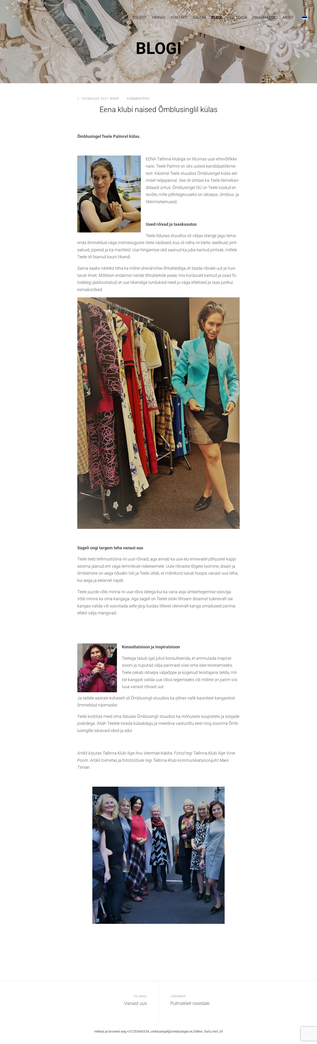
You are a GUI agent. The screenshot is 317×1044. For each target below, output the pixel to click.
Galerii (199, 17)
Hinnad (158, 17)
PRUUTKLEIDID (264, 17)
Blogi (216, 17)
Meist (288, 17)
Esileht (139, 17)
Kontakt (179, 17)
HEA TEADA (237, 17)
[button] (304, 17)
